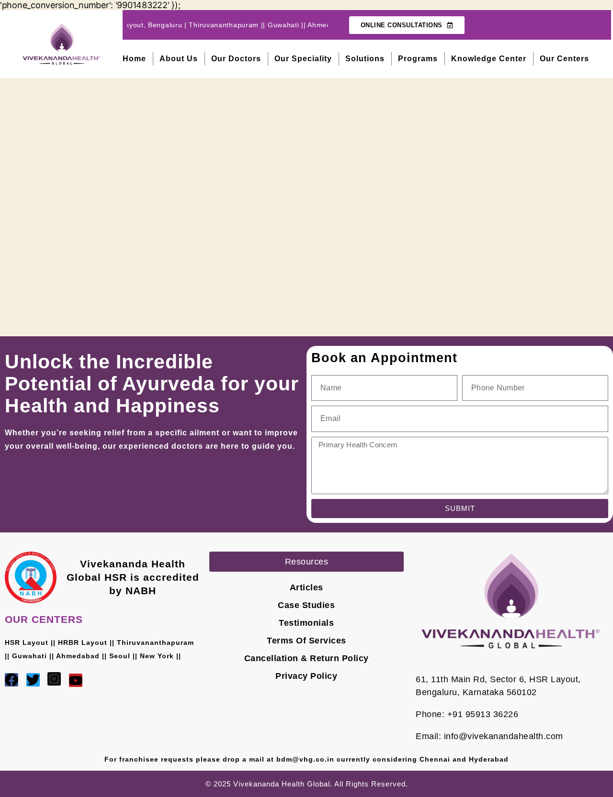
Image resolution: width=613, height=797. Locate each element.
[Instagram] (54, 679)
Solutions (365, 59)
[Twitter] (33, 679)
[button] (306, 562)
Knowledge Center (488, 59)
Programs (418, 59)
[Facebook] (11, 679)
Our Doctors (236, 59)
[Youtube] (75, 680)
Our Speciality (303, 59)
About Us (178, 59)
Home (134, 59)
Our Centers (564, 59)
